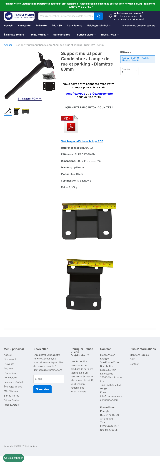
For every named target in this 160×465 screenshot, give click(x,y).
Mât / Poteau (11, 391)
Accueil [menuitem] (8, 25)
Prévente (9, 364)
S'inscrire (42, 389)
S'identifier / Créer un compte (138, 25)
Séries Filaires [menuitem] (61, 34)
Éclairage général (13, 382)
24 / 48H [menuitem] (57, 25)
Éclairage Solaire (13, 386)
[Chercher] (98, 16)
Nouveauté (10, 359)
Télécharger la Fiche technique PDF (82, 141)
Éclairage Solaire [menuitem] (14, 34)
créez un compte (101, 93)
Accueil (8, 45)
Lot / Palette (11, 377)
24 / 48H (8, 368)
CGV (132, 359)
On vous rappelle (13, 458)
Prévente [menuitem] (41, 25)
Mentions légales (139, 355)
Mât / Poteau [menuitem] (38, 34)
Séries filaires (11, 395)
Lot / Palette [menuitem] (74, 25)
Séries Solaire (11, 400)
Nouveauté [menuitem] (24, 25)
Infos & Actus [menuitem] (108, 34)
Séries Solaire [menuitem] (85, 34)
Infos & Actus (11, 404)
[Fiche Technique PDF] (69, 134)
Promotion (10, 373)
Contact (134, 364)
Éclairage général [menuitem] (97, 25)
